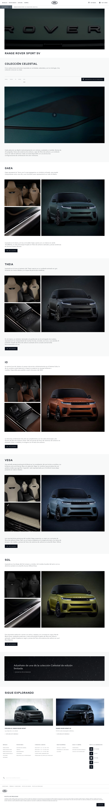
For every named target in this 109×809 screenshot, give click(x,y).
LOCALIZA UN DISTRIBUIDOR (78, 751)
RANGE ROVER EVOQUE (8, 753)
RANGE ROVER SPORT (7, 749)
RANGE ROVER (6, 747)
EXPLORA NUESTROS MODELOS (78, 749)
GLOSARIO (59, 751)
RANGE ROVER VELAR (7, 751)
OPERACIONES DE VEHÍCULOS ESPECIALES (44, 755)
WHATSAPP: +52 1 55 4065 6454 (42, 749)
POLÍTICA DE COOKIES (26, 786)
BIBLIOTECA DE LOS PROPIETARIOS (24, 755)
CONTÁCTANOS (75, 747)
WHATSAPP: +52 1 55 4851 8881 (42, 751)
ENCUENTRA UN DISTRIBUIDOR (94, 79)
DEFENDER (5, 757)
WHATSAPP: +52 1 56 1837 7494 (42, 747)
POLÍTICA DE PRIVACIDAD (37, 786)
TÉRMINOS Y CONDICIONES (15, 786)
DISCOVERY (5, 755)
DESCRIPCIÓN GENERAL (21, 747)
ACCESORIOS (19, 753)
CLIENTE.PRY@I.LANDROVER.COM (42, 753)
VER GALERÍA (12, 250)
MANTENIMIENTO (20, 751)
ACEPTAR (100, 804)
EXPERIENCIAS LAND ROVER (63, 749)
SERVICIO (18, 749)
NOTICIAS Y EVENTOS (61, 747)
